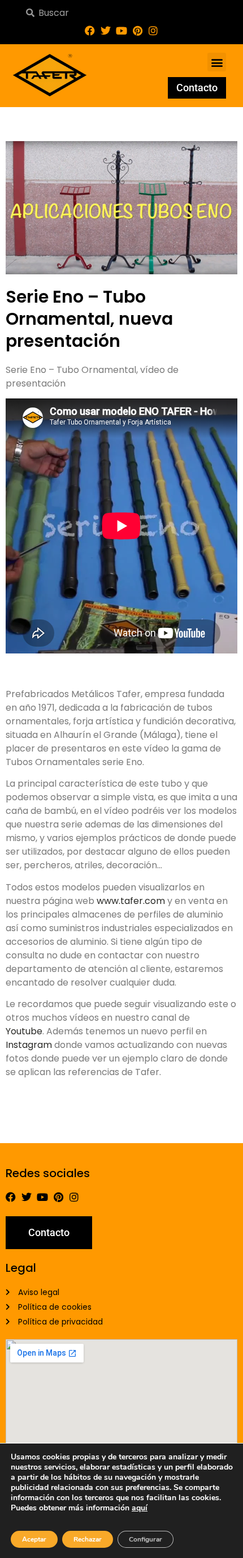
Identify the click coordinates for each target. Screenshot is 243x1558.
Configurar (145, 1539)
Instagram (29, 1044)
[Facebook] (90, 31)
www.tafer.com (131, 900)
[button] (216, 62)
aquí (139, 1507)
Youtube (24, 1031)
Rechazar (87, 1539)
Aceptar (34, 1539)
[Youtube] (121, 31)
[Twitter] (106, 31)
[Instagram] (153, 31)
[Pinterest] (137, 31)
